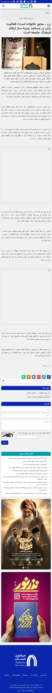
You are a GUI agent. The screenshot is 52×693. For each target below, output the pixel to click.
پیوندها (25, 675)
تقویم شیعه (16, 675)
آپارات (17, 2)
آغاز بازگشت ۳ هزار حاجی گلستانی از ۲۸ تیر (35, 464)
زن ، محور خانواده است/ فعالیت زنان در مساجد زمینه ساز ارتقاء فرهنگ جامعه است (28, 28)
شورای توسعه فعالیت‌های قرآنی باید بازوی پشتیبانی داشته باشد (29, 471)
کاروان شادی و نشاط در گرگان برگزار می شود (35, 461)
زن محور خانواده (44, 393)
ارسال (5, 442)
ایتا (31, 2)
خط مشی (43, 675)
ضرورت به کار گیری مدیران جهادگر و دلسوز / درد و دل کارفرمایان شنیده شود (26, 493)
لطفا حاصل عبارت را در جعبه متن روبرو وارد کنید (34, 433)
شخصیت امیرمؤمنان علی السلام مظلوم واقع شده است (31, 474)
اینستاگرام (28, 2)
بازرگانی (6, 675)
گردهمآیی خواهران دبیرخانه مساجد (38, 397)
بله (21, 2)
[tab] (26, 454)
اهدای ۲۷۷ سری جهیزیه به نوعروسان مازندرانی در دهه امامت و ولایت (27, 458)
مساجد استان (31, 393)
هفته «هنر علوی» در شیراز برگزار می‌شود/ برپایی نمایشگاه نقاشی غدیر (28, 468)
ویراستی (24, 2)
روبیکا (13, 2)
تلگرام (35, 2)
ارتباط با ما (34, 675)
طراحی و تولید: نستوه (24, 691)
